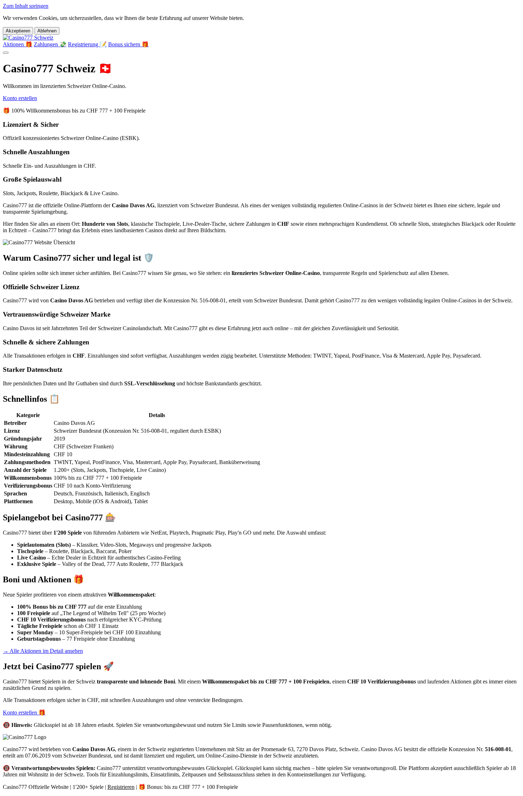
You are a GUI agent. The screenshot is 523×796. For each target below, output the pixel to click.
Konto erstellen (20, 98)
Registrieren (120, 787)
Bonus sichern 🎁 (128, 44)
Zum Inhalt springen (25, 6)
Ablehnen (47, 30)
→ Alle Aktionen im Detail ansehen (43, 651)
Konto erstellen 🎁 (24, 712)
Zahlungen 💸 (50, 44)
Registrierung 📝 (87, 44)
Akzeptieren (18, 30)
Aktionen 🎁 (17, 44)
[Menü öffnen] (6, 53)
